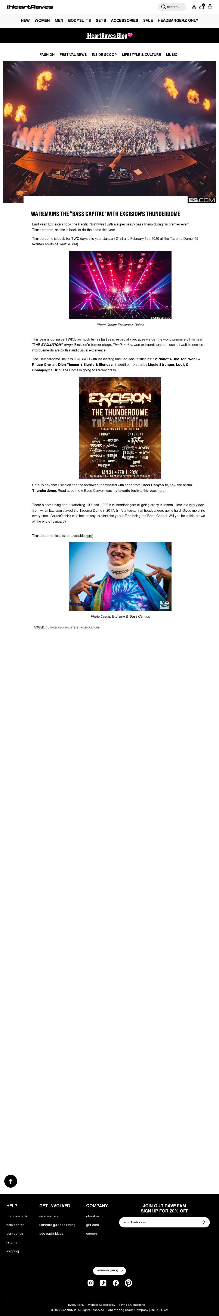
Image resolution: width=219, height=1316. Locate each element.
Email (55, 697)
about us (92, 1216)
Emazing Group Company (130, 1310)
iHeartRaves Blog (106, 35)
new (25, 21)
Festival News (73, 54)
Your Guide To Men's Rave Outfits (151, 1145)
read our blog (49, 1216)
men (59, 21)
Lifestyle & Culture (141, 54)
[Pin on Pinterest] (62, 636)
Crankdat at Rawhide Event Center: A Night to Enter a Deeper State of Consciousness (155, 878)
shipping (12, 1251)
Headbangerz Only (178, 21)
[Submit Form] (205, 1222)
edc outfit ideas (51, 1234)
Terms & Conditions (132, 1305)
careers (92, 1234)
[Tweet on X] (55, 636)
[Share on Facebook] (47, 636)
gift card (92, 1225)
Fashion (47, 54)
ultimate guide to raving (57, 1225)
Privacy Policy (75, 1305)
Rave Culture (89, 628)
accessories (124, 21)
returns (11, 1242)
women (42, 21)
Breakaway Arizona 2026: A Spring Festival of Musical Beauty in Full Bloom (57, 874)
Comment (59, 717)
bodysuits (79, 21)
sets (101, 21)
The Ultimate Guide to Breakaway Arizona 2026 (160, 1010)
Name (55, 677)
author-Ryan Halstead (62, 628)
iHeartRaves (68, 1310)
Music (171, 54)
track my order (17, 1216)
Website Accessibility (101, 1305)
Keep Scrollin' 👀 (109, 784)
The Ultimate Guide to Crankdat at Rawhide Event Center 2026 (49, 1009)
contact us (14, 1234)
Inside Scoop (104, 54)
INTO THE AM (159, 1310)
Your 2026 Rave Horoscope (41, 1145)
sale (148, 21)
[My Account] (193, 6)
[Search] (163, 6)
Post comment (109, 756)
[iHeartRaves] (29, 7)
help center (15, 1225)
